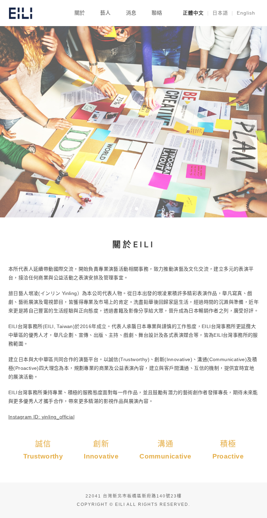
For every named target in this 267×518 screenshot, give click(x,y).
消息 (131, 13)
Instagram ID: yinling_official (41, 417)
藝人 (105, 13)
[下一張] (254, 122)
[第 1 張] (130, 208)
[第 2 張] (136, 208)
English (246, 13)
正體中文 (193, 13)
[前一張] (12, 122)
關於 (79, 13)
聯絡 (157, 13)
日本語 (220, 13)
